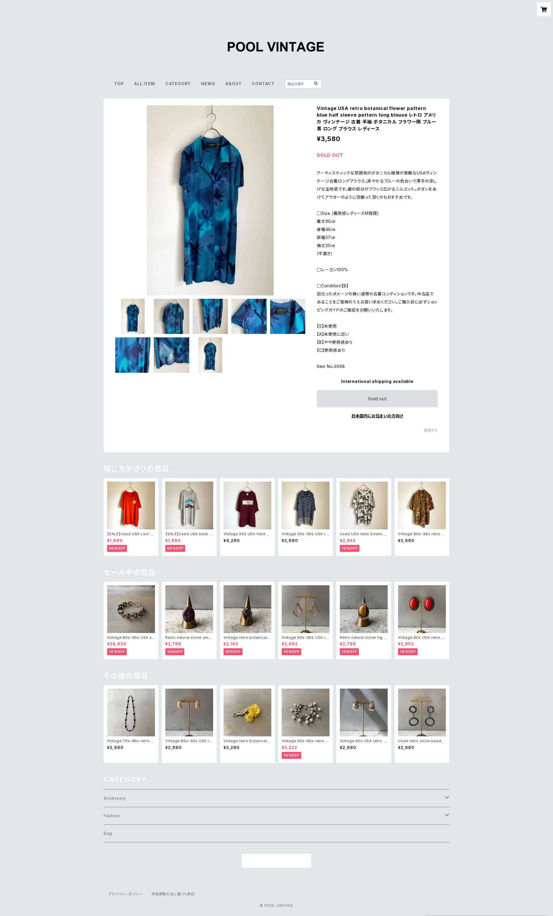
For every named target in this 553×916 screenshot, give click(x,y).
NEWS (208, 83)
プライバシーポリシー (125, 894)
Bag (108, 833)
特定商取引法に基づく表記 (173, 894)
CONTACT (263, 83)
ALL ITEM (144, 83)
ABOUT (233, 83)
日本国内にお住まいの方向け (377, 415)
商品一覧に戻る (276, 861)
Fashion (112, 815)
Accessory (115, 798)
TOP (119, 83)
